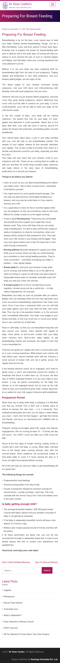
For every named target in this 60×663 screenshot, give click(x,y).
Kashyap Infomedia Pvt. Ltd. (44, 659)
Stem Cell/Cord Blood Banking (16, 562)
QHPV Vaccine (11, 627)
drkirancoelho (35, 29)
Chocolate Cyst (11, 608)
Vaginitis (7, 590)
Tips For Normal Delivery (46, 562)
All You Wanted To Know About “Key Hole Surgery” (27, 634)
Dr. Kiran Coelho (17, 651)
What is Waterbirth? (12, 615)
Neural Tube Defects (13, 602)
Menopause (9, 596)
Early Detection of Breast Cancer (19, 621)
